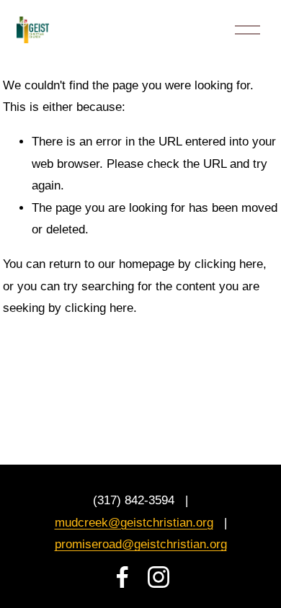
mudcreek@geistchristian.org (134, 522)
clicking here (229, 264)
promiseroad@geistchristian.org (141, 544)
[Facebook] (122, 577)
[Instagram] (158, 577)
